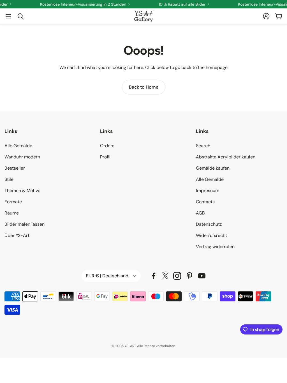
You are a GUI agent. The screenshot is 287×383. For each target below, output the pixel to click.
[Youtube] (202, 276)
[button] (8, 16)
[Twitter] (165, 276)
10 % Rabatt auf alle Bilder (178, 4)
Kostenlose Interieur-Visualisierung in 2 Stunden (80, 4)
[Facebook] (154, 276)
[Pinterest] (189, 276)
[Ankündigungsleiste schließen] (281, 4)
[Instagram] (177, 276)
